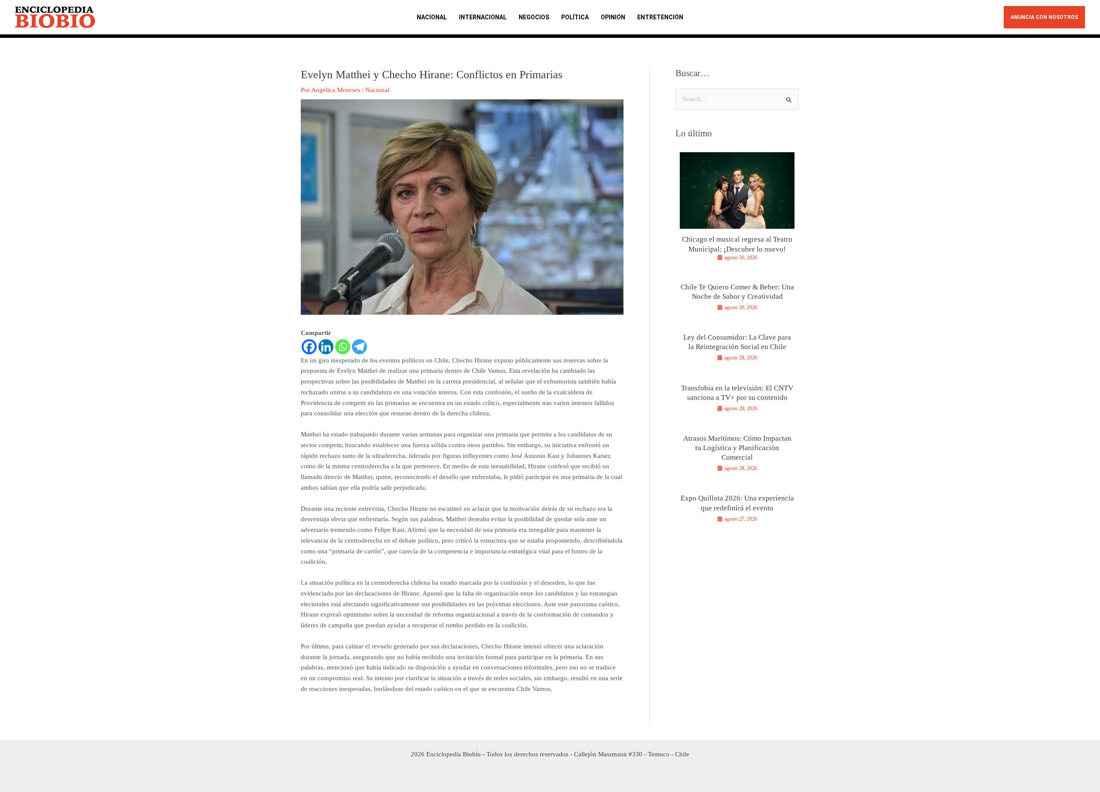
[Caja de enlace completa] (737, 210)
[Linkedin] (325, 346)
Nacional (377, 89)
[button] (1044, 17)
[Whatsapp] (342, 346)
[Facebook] (309, 346)
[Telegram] (359, 346)
